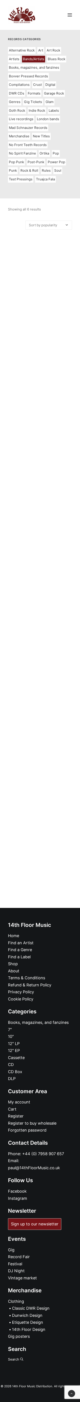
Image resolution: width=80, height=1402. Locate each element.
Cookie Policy (20, 999)
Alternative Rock (22, 50)
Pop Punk (16, 162)
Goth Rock (17, 110)
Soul (57, 170)
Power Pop (56, 162)
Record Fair (19, 1256)
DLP (12, 1078)
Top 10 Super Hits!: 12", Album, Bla (40, 616)
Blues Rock (56, 59)
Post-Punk (36, 162)
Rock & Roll (29, 170)
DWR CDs (16, 93)
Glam (50, 102)
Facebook (17, 1191)
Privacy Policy (21, 992)
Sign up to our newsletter (34, 1224)
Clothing (16, 1301)
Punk (13, 170)
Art (40, 50)
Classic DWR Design (31, 1308)
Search (14, 1359)
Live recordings (21, 119)
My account (19, 1102)
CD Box (15, 1071)
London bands (48, 119)
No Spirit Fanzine (22, 153)
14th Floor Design (28, 1329)
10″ (11, 1036)
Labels (54, 110)
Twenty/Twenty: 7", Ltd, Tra (40, 713)
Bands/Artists (33, 59)
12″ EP (14, 1050)
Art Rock (53, 50)
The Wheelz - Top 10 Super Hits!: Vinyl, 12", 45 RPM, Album (40, 318)
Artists (14, 59)
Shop (13, 963)
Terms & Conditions (26, 977)
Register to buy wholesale (32, 1123)
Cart (12, 1109)
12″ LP (14, 1043)
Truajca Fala (45, 179)
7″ (10, 1029)
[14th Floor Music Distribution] (21, 15)
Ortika (44, 153)
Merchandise (19, 136)
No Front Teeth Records (28, 145)
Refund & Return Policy (29, 985)
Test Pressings (20, 179)
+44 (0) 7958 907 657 (43, 1153)
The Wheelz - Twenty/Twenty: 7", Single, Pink (40, 812)
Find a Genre (20, 949)
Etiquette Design (27, 1322)
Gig (11, 1249)
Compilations (19, 84)
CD (11, 1064)
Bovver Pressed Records (28, 76)
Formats (34, 93)
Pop (56, 153)
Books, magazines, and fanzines (34, 67)
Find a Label (19, 957)
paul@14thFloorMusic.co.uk (34, 1167)
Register (16, 1116)
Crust (37, 84)
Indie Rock (37, 110)
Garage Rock (54, 93)
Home (13, 935)
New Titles (41, 136)
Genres (14, 102)
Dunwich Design (27, 1315)
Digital (50, 84)
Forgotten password (27, 1130)
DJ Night (16, 1270)
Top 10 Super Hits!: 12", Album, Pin (40, 518)
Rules (46, 170)
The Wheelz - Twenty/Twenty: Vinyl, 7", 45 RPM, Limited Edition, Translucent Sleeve (40, 419)
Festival (15, 1264)
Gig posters (19, 1336)
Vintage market (22, 1278)
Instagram (17, 1198)
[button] (70, 15)
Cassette (16, 1057)
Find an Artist (21, 942)
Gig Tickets (33, 102)
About (13, 971)
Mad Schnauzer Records (28, 128)
